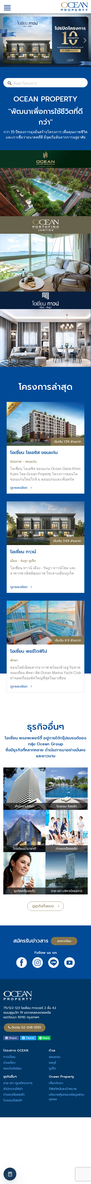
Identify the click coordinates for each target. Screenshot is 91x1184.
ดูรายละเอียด (20, 487)
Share (12, 1038)
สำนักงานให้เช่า (13, 1089)
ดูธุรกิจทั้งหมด (45, 906)
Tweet (29, 1038)
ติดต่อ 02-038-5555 (26, 1027)
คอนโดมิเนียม (12, 1068)
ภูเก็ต (52, 1068)
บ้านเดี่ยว (9, 1062)
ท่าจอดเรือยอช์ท (14, 1094)
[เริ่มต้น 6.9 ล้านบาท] (45, 622)
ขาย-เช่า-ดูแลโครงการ (17, 1083)
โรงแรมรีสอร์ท (12, 1100)
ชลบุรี (52, 1062)
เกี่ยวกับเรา (56, 1083)
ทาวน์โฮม (9, 1057)
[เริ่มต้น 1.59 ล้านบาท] (45, 423)
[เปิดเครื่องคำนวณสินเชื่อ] (10, 1174)
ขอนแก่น (54, 1057)
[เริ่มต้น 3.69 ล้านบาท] (45, 523)
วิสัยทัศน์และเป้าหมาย (63, 1089)
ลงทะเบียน (64, 941)
